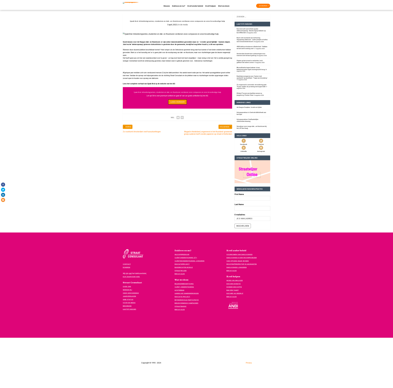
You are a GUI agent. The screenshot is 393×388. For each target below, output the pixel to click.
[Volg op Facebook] (138, 65)
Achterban (179, 290)
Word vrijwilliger (234, 280)
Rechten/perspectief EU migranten (241, 264)
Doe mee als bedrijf (234, 293)
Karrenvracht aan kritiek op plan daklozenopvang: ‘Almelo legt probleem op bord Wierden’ (251, 30)
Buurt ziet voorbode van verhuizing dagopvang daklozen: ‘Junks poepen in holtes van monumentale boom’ (252, 39)
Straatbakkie (180, 306)
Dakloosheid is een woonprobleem (241, 258)
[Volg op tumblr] (164, 65)
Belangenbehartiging (184, 284)
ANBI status (128, 300)
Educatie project (182, 297)
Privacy (249, 363)
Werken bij (127, 290)
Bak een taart (232, 290)
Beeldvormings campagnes (186, 303)
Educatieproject (182, 264)
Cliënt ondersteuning (184, 287)
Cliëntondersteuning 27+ (186, 258)
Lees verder (177, 102)
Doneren (263, 6)
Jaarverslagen (129, 296)
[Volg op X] (124, 65)
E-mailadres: (240, 215)
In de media (183, 25)
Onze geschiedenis (131, 293)
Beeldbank (127, 306)
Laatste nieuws (129, 309)
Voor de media (129, 303)
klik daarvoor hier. (131, 277)
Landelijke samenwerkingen (187, 293)
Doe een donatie (233, 284)
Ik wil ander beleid (195, 6)
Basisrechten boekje (184, 267)
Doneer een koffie (234, 287)
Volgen (131, 66)
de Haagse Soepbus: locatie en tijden (249, 107)
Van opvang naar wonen (237, 261)
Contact (127, 264)
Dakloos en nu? (178, 6)
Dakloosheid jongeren (236, 267)
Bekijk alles (180, 274)
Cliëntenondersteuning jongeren (189, 261)
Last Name (239, 204)
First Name (239, 194)
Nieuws (167, 6)
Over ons (127, 287)
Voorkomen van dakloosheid (239, 254)
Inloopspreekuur (182, 254)
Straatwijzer (181, 271)
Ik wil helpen (210, 6)
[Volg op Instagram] (151, 65)
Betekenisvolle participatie (187, 300)
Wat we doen (223, 6)
